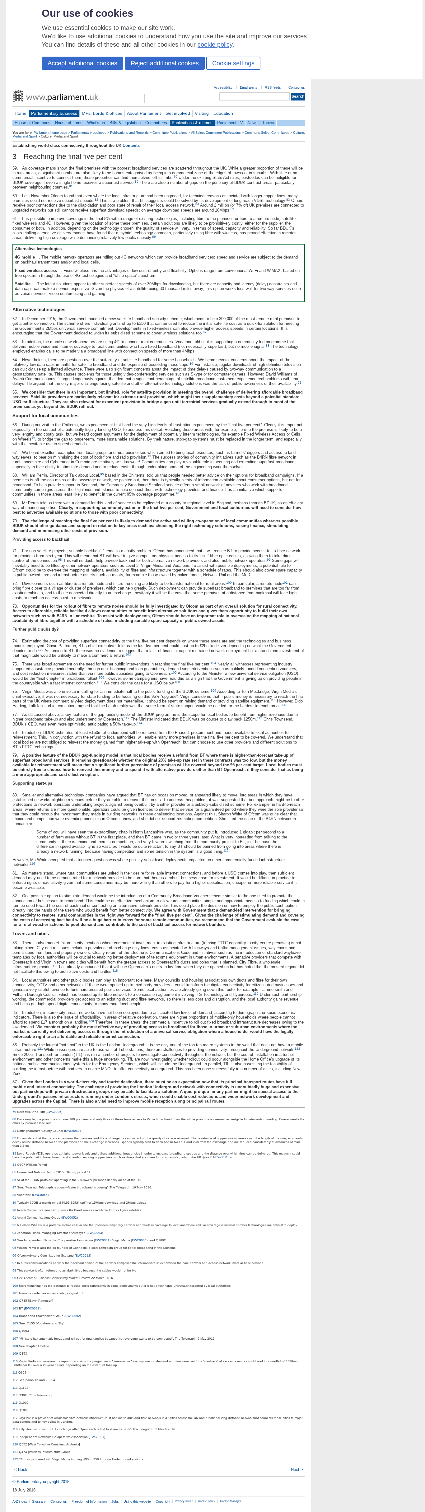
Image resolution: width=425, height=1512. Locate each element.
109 (213, 690)
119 (256, 993)
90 (58, 378)
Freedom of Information (89, 1501)
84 (197, 204)
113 (259, 718)
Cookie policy (206, 1501)
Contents (131, 145)
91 (299, 382)
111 (284, 705)
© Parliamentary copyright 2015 (40, 1481)
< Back (20, 1469)
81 (71, 186)
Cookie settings (233, 63)
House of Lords (68, 122)
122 (297, 1048)
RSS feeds (273, 87)
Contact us (296, 87)
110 (273, 700)
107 (99, 682)
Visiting (202, 113)
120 (91, 1021)
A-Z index (19, 1501)
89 (191, 363)
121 (40, 1048)
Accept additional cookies (82, 63)
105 (174, 672)
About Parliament (144, 113)
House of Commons (32, 122)
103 (128, 654)
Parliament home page (50, 132)
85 (232, 209)
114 (139, 723)
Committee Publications (170, 132)
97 (102, 550)
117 (55, 966)
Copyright (163, 1501)
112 (126, 718)
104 (213, 663)
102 (41, 649)
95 (102, 474)
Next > (297, 1469)
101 (285, 582)
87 (205, 332)
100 (229, 582)
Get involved (178, 113)
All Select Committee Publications (216, 132)
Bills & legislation (125, 122)
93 (149, 456)
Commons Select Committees (267, 132)
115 (226, 850)
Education (223, 113)
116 (32, 863)
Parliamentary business (54, 113)
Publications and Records (129, 132)
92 (33, 438)
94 (138, 461)
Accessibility (223, 87)
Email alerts (248, 87)
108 (177, 682)
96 (177, 493)
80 (136, 181)
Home (20, 113)
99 (269, 559)
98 (60, 559)
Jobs (115, 1501)
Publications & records (192, 122)
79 (175, 176)
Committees (156, 122)
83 (288, 199)
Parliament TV (230, 122)
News (253, 122)
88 (267, 345)
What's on (96, 122)
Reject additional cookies (165, 63)
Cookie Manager (230, 1501)
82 (96, 199)
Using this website (137, 1501)
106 (101, 677)
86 (154, 236)
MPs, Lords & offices (102, 113)
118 (115, 970)
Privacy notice (184, 1501)
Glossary (39, 1501)
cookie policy (215, 44)
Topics (268, 122)
